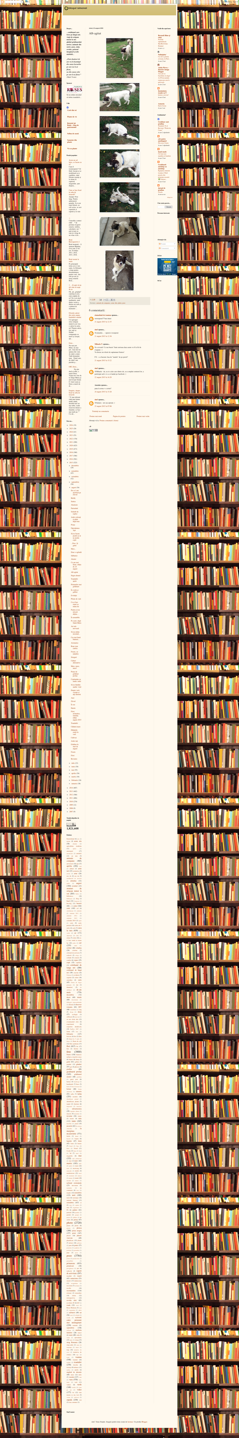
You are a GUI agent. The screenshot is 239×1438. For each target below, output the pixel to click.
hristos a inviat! (163, 95)
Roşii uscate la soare (74, 260)
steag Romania (72, 1342)
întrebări (69, 1123)
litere (68, 1148)
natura (77, 1180)
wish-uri (76, 1397)
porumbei (76, 1250)
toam (68, 1357)
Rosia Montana (71, 1308)
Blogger (144, 1422)
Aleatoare (74, 505)
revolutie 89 (70, 1303)
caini (68, 908)
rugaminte (72, 1310)
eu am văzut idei (72, 1019)
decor (68, 997)
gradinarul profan (74, 1071)
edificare (69, 1017)
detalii (79, 997)
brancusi (76, 901)
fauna (68, 1031)
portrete (69, 1250)
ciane (75, 945)
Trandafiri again (74, 580)
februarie (74, 780)
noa (78, 1190)
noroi (68, 1198)
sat (81, 1312)
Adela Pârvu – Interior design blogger (163, 69)
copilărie (79, 962)
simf (96, 329)
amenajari (70, 851)
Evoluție (74, 595)
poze (123, 303)
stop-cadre (70, 1345)
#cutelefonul (70, 839)
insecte (69, 1114)
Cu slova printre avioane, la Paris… (164, 57)
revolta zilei (72, 1300)
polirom (79, 1243)
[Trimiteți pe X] (109, 300)
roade (68, 1305)
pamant (69, 1212)
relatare (69, 1293)
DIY (80, 1007)
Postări (163, 244)
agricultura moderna (74, 846)
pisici (74, 1233)
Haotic (73, 708)
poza (76, 1253)
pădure (75, 1217)
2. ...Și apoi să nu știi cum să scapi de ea (75, 287)
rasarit (79, 1276)
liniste (79, 1143)
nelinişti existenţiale (74, 1183)
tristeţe (69, 1367)
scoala (68, 1318)
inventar (69, 1116)
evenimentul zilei (73, 1022)
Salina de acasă (73, 133)
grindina (79, 1077)
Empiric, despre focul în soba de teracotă (74, 392)
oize (70, 1205)
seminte (75, 1325)
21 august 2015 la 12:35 (103, 321)
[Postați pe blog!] (107, 300)
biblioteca (70, 896)
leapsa (77, 1139)
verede (74, 1387)
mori (80, 1173)
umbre (68, 1370)
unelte (77, 1370)
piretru (68, 1228)
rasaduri (69, 1276)
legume (69, 1141)
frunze (71, 1059)
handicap (76, 1082)
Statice (73, 501)
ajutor (74, 849)
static (71, 1340)
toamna (79, 1357)
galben (77, 1062)
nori (73, 1195)
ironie (80, 1116)
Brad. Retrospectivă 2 (74, 241)
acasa (68, 841)
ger (71, 1067)
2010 (71, 801)
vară (76, 1382)
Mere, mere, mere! (75, 667)
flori (68, 1046)
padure (75, 1210)
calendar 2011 (74, 913)
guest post (74, 1079)
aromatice (76, 871)
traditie (69, 1362)
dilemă (71, 1005)
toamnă (75, 1360)
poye (68, 1253)
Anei (72, 698)
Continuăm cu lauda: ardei (76, 680)
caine (112, 303)
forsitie (76, 1049)
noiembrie (75, 471)
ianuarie (74, 783)
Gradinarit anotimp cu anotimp (162, 166)
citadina (79, 948)
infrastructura (77, 1109)
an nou (74, 856)
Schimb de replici (74, 512)
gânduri (79, 1064)
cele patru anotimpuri (162, 140)
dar (77, 985)
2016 (71, 459)
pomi (76, 1245)
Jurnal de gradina (161, 189)
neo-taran (75, 1185)
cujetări (69, 977)
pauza (68, 1217)
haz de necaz (75, 1086)
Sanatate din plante (72, 141)
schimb (77, 1315)
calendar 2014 (71, 920)
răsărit (69, 1281)
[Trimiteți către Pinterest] (114, 300)
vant (80, 1377)
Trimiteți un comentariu (100, 411)
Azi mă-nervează (75, 627)
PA (67, 1210)
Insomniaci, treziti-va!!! (162, 92)
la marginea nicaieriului (74, 1131)
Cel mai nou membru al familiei (164, 155)
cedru (74, 943)
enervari (77, 1017)
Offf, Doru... (73, 367)
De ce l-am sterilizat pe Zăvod (76, 492)
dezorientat (75, 1000)
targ (68, 1350)
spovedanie (78, 1337)
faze (77, 1031)
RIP (78, 1303)
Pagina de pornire (119, 416)
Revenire (74, 759)
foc (77, 1046)
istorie (72, 1119)
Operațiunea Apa (75, 529)
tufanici (76, 1367)
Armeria (161, 103)
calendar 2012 (72, 916)
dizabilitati (73, 1010)
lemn (80, 1141)
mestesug (76, 1168)
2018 (71, 452)
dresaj (71, 1012)
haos (77, 1084)
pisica (79, 1227)
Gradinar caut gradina (163, 122)
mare (76, 1161)
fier (75, 1036)
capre (80, 920)
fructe (69, 1054)
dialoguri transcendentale (74, 1002)
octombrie (75, 476)
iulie (73, 763)
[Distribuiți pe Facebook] (112, 300)
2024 (71, 432)
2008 (71, 808)
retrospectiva (71, 1298)
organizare (76, 1207)
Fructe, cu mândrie (75, 652)
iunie (73, 766)
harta (68, 1086)
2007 (71, 811)
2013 (71, 791)
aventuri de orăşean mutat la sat (74, 891)
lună (80, 1151)
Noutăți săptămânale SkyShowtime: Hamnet (163, 42)
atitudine (73, 881)
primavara (71, 1263)
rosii (80, 1308)
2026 (71, 425)
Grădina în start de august (74, 746)
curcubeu (69, 980)
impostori (69, 1106)
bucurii (79, 903)
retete (74, 1295)
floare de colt (77, 1041)
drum (80, 1012)
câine (68, 938)
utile (80, 1375)
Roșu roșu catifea (74, 647)
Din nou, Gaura (163, 143)
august (73, 487)
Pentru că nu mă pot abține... (75, 612)
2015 (71, 462)
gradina (69, 1069)
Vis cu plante (72, 148)
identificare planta (73, 1101)
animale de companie (103, 303)
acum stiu (78, 841)
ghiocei (77, 1067)
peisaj (76, 1219)
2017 (71, 455)
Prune (73, 525)
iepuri (68, 1104)
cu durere (76, 975)
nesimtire (69, 1188)
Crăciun (69, 975)
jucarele (69, 1126)
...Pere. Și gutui (74, 544)
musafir (69, 1180)
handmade (70, 1084)
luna (75, 1151)
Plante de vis (72, 116)
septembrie (75, 482)
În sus (73, 704)
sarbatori (72, 1312)
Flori (72, 755)
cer (80, 942)
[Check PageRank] (93, 431)
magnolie (70, 1156)
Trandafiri (74, 723)
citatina (74, 950)
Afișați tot (169, 197)
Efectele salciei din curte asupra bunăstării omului (75, 315)
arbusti (72, 869)
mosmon (71, 1176)
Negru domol (75, 575)
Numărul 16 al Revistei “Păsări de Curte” (164, 128)
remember (78, 1293)
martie (73, 776)
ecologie (75, 1014)
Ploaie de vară (76, 599)
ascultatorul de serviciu (74, 878)
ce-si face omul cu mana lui (74, 940)
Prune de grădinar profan (75, 673)
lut (70, 1153)
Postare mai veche (143, 416)
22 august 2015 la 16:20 (103, 377)
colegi (77, 955)
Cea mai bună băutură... (76, 638)
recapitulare (74, 1283)
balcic (77, 894)
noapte (69, 1193)
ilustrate (76, 1104)
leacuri (68, 1139)
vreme (68, 1397)
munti (77, 1178)
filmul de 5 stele (74, 1039)
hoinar (69, 1089)
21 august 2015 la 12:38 (103, 336)
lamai (76, 1136)
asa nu (76, 876)
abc (78, 839)
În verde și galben (74, 591)
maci (77, 1153)
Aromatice (74, 643)
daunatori (70, 987)
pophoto (76, 1248)
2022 (71, 438)
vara (71, 1379)
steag (77, 1340)
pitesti (69, 1235)
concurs (76, 958)
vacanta (71, 1377)
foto (116, 303)
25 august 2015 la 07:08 (103, 406)
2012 (71, 794)
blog (77, 899)
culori (76, 977)
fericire (69, 1036)
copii (68, 962)
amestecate (70, 853)
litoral (76, 1148)
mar (70, 1161)
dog (80, 1010)
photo (120, 303)
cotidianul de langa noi (74, 966)
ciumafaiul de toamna (103, 315)
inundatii (76, 1114)
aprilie (73, 773)
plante (80, 1240)
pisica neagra (77, 1230)
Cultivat (74, 737)
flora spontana (74, 1044)
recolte (69, 1288)
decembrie (75, 465)
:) (69, 218)
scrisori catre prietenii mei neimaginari (74, 1320)
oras (68, 1207)
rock (77, 1305)
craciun (76, 973)
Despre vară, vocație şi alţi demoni (76, 692)
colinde (69, 958)
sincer (80, 1333)
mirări (77, 1171)
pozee (68, 1258)
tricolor (75, 1365)
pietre (76, 1226)
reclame (77, 1286)
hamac (69, 1082)
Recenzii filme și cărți (164, 36)
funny (77, 1059)
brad (68, 901)
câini (74, 938)
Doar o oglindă (76, 552)
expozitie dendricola (74, 1027)
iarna (79, 1093)
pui (78, 1268)
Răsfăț (73, 498)
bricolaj (69, 903)
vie (73, 1392)
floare (68, 1041)
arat (80, 866)
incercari (79, 1106)
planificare (70, 1240)
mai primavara (77, 1158)
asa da (69, 876)
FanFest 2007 (74, 1029)
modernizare (71, 1173)
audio (68, 883)
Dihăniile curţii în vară (74, 732)
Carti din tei (72, 110)
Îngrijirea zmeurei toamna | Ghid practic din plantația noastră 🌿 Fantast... (164, 174)
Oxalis (160, 192)
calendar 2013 (72, 918)
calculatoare (70, 911)
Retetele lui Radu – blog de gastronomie (73, 125)
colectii (69, 955)
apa (77, 864)
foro (68, 1049)
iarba (72, 1094)
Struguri (74, 657)
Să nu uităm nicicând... (75, 633)
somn (68, 1337)
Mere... (73, 549)
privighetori (70, 1268)
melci (70, 1166)
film (80, 1036)
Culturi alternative (75, 661)
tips (77, 1355)
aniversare (70, 864)
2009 (71, 805)
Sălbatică (74, 555)
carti (73, 928)
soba (78, 1335)
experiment (70, 1024)
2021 (71, 442)
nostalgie (76, 1198)
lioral (70, 1146)
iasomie (75, 1097)
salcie (80, 1310)
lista (77, 1146)
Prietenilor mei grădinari (76, 585)
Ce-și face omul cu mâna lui (75, 604)
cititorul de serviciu (73, 953)
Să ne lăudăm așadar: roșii (76, 686)
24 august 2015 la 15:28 (103, 391)
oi (81, 1203)
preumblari (70, 1261)
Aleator (73, 559)
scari (71, 1315)
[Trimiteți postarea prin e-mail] (100, 299)
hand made (162, 151)
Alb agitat (74, 572)
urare (72, 1375)
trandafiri (78, 1362)
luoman (130, 1422)
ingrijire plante (74, 1111)
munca (80, 1176)
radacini (69, 1271)
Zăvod (73, 701)
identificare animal (72, 1099)
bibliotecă (69, 899)
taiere (77, 1347)
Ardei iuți (74, 741)
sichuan (69, 1330)
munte (70, 1178)
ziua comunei (73, 1402)
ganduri (69, 1064)
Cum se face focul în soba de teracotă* (75, 192)
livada (69, 1151)
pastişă (77, 1215)
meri (68, 1168)
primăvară (70, 1266)
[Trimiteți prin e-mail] (104, 300)
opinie (77, 1205)
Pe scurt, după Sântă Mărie (76, 622)
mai (73, 770)
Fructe (73, 752)
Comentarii (164, 248)
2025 (71, 428)
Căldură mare (75, 726)
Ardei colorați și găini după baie (76, 519)
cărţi (77, 935)
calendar (79, 911)
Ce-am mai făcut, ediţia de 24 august (76, 565)
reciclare (69, 1286)
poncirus (69, 1248)
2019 (71, 449)
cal (78, 908)
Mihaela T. (99, 344)
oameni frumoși (72, 1200)
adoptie (75, 844)
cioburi (69, 948)
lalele (68, 1136)
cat (75, 933)
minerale (69, 1171)
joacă (76, 1123)
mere (76, 1166)
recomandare (71, 1290)
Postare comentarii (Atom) (109, 420)
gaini (68, 1062)
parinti (69, 1215)
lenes (72, 1143)
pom (70, 1245)
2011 (71, 798)
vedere (69, 1385)
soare (70, 1335)
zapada (69, 1399)
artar (75, 873)
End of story (162, 106)
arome (68, 873)
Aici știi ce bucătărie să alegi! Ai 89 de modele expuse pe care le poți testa (164, 77)
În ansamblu (75, 617)
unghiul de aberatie (74, 1372)
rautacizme (74, 1278)
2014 (71, 788)
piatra (68, 1226)
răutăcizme (78, 1281)
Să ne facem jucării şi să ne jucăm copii (76, 536)
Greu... (71, 343)
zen (80, 1400)
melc (80, 1163)
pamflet (77, 1212)
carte (71, 923)
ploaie (71, 1243)
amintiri (79, 853)
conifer (69, 960)
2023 (71, 435)
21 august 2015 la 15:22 (103, 360)
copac (76, 960)
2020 (71, 445)
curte (80, 980)
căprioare (69, 935)
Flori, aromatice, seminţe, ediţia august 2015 (76, 715)
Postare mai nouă (96, 416)
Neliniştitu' (162, 54)
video (79, 1389)
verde (79, 1384)
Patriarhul (74, 508)
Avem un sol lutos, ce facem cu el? (75, 162)
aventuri (75, 886)
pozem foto (76, 1258)
